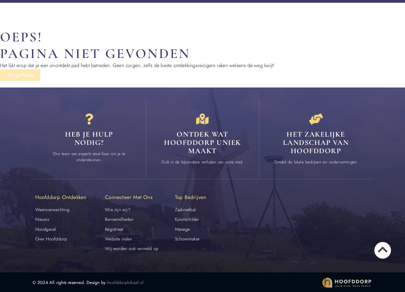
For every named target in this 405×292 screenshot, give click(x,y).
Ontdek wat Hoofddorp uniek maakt (202, 142)
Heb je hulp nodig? (89, 138)
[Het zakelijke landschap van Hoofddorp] (316, 118)
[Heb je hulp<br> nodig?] (88, 118)
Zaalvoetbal (185, 209)
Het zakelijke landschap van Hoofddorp (316, 142)
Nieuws (42, 219)
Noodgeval (45, 229)
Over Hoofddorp (51, 239)
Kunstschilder (187, 219)
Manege (182, 229)
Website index (118, 239)
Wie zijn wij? (117, 209)
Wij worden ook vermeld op (131, 248)
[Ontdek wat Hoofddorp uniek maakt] (202, 118)
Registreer (114, 229)
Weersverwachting (52, 209)
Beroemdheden (119, 219)
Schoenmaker (187, 239)
